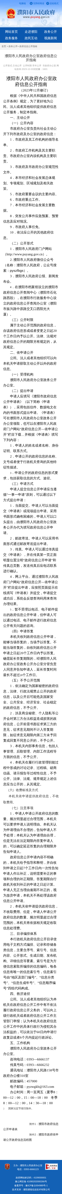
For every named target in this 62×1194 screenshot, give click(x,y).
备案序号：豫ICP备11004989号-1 (31, 1185)
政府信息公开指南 (28, 46)
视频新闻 (50, 38)
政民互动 (31, 38)
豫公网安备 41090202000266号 (31, 1181)
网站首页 (11, 31)
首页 (4, 46)
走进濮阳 (31, 31)
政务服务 (11, 38)
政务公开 (50, 31)
